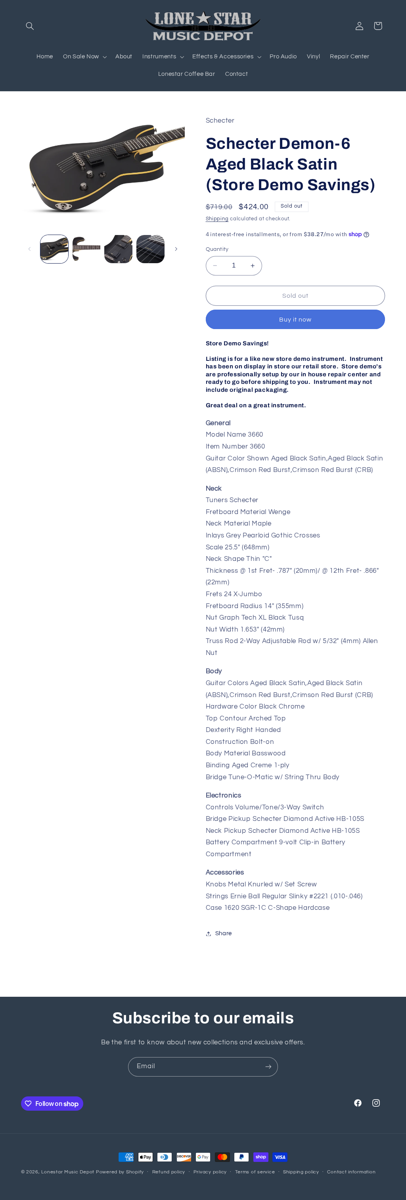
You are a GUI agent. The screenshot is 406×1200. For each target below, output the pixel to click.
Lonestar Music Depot (67, 1172)
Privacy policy (210, 1172)
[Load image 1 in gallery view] (54, 249)
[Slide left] (29, 249)
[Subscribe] (268, 1067)
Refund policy (169, 1172)
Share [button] (223, 933)
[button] (30, 26)
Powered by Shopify (120, 1172)
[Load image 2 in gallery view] (86, 249)
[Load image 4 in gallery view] (150, 249)
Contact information (351, 1172)
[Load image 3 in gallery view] (118, 249)
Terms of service (255, 1172)
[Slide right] (176, 249)
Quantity (217, 249)
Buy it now (295, 319)
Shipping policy (301, 1172)
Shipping (217, 219)
